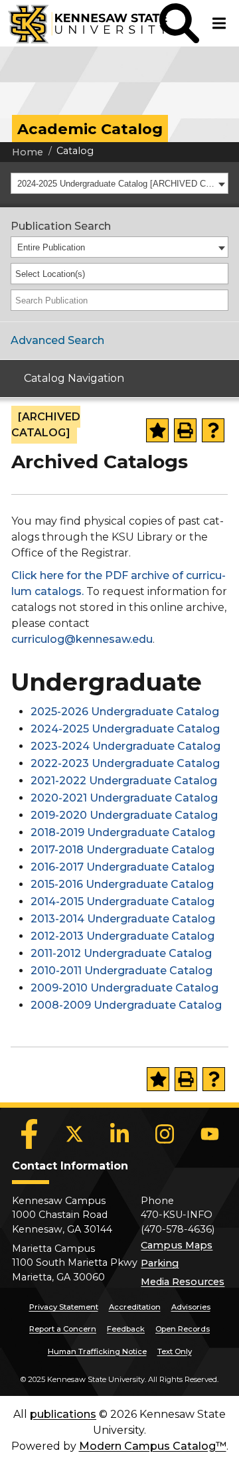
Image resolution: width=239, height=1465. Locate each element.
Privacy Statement (63, 1307)
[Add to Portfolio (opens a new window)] (157, 430)
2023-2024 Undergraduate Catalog (125, 746)
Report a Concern (62, 1329)
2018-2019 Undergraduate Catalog (123, 832)
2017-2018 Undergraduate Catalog (122, 849)
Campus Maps (176, 1245)
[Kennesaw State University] (79, 23)
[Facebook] (29, 1134)
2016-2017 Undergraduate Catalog (122, 867)
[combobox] (119, 183)
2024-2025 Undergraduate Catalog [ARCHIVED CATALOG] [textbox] (115, 184)
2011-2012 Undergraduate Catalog (121, 953)
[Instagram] (164, 1134)
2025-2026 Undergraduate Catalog (125, 711)
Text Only (174, 1351)
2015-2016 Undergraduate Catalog (122, 884)
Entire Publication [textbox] (51, 247)
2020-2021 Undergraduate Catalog (124, 798)
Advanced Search (57, 340)
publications (63, 1414)
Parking (160, 1263)
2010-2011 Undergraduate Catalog (121, 970)
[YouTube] (209, 1134)
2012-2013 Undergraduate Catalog (122, 936)
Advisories (190, 1307)
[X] (74, 1134)
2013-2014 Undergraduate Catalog (123, 918)
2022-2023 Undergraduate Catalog (125, 763)
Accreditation (135, 1307)
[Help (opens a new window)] (213, 430)
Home (27, 152)
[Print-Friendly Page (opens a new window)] (185, 430)
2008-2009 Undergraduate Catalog (126, 1005)
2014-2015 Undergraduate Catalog (122, 901)
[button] (179, 23)
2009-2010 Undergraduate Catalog (124, 988)
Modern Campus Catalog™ (152, 1446)
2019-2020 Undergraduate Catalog (124, 815)
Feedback (126, 1329)
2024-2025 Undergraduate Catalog (125, 729)
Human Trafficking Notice (97, 1351)
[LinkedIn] (119, 1134)
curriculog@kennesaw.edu (82, 639)
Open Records (182, 1329)
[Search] (219, 300)
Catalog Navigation (74, 378)
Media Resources (182, 1282)
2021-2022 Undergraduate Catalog (124, 780)
